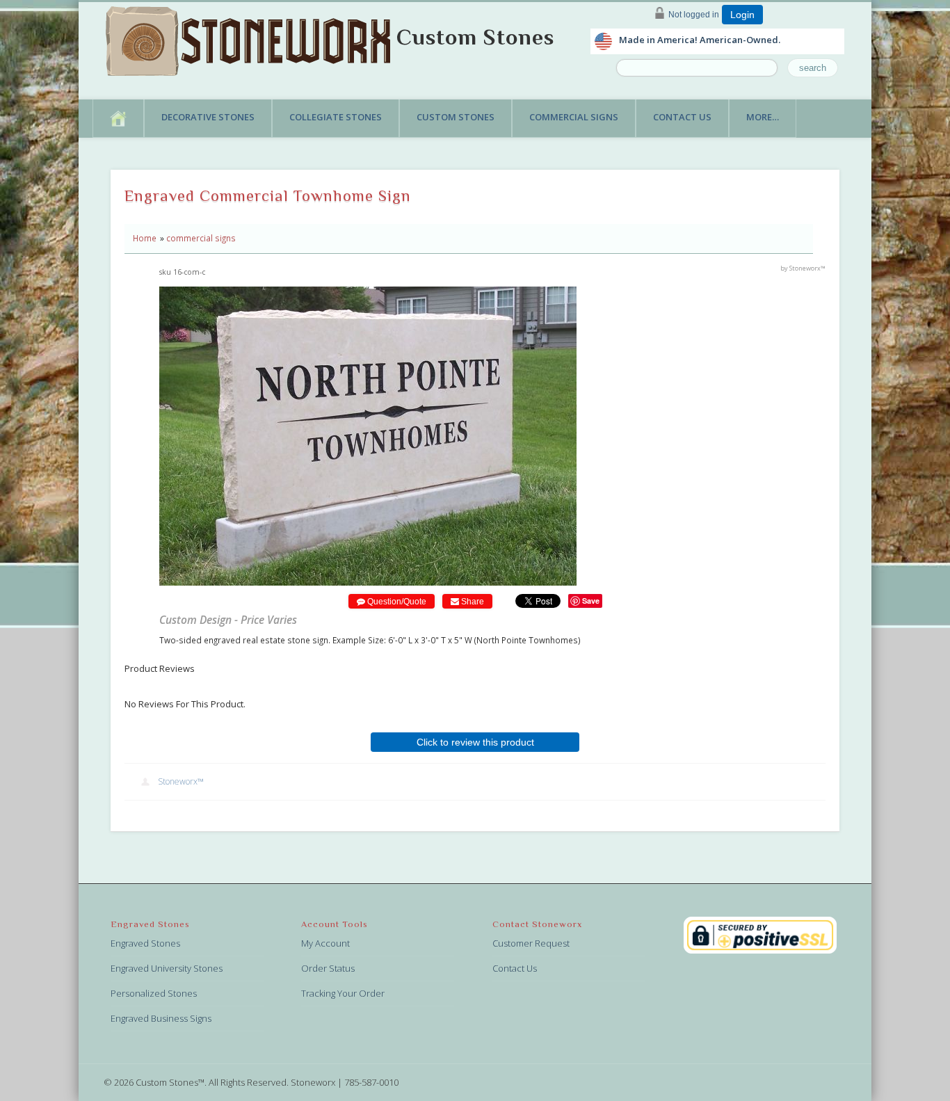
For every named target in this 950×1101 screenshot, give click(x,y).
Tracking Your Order (343, 993)
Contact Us (682, 117)
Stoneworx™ (181, 781)
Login (742, 14)
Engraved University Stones (167, 968)
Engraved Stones (145, 943)
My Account (325, 943)
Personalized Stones (154, 993)
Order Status (328, 968)
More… (762, 117)
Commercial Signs (573, 117)
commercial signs (201, 237)
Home (144, 237)
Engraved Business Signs (161, 1018)
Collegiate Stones (335, 117)
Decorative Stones (208, 117)
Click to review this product (475, 742)
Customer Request (531, 943)
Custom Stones (475, 36)
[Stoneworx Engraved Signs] (251, 36)
